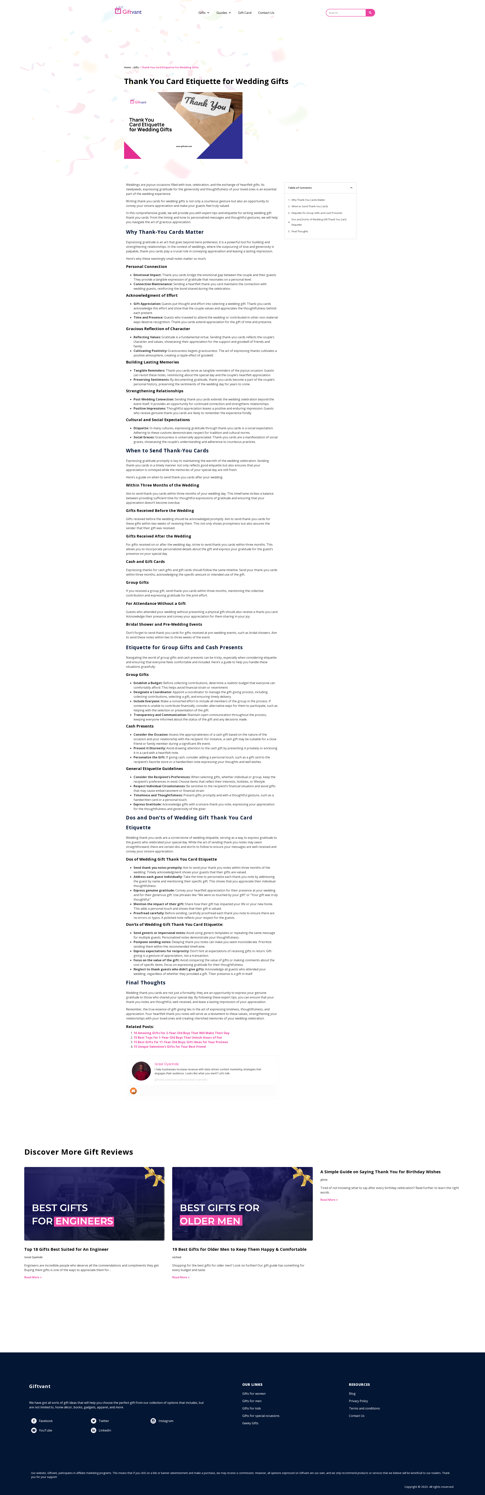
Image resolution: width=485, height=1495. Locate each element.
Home (127, 67)
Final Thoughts (300, 231)
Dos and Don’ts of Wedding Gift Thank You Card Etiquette (319, 222)
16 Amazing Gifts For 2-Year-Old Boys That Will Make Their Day (181, 1033)
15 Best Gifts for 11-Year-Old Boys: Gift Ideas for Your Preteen (181, 1042)
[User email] (133, 1091)
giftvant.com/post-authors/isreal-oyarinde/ (181, 1079)
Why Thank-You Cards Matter (308, 200)
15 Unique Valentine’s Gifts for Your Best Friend (170, 1047)
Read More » (33, 1277)
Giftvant (40, 1386)
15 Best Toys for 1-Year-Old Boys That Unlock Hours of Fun (178, 1037)
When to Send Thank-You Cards (310, 206)
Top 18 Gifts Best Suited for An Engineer (67, 1249)
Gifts (136, 67)
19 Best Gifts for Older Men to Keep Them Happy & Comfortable (239, 1249)
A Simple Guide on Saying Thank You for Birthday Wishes (380, 1171)
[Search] (370, 12)
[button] (351, 188)
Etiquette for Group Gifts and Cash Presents (317, 213)
